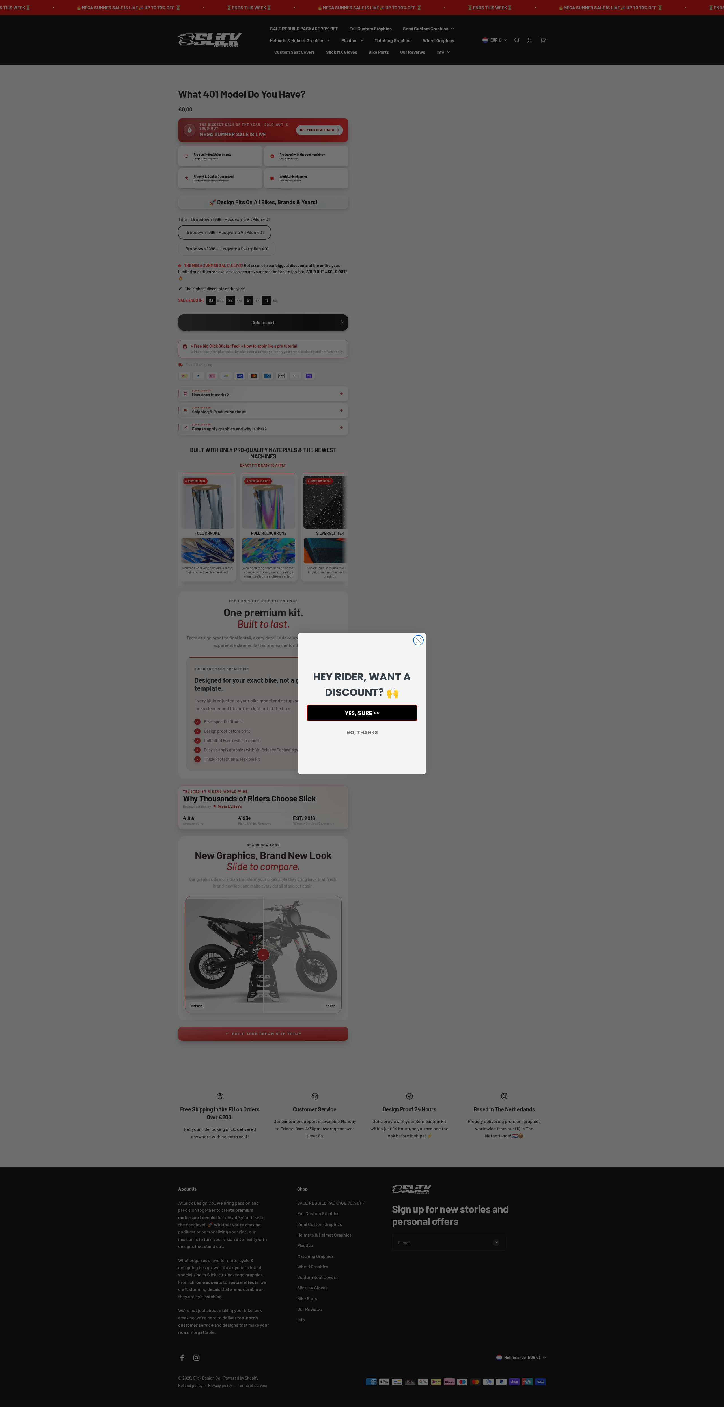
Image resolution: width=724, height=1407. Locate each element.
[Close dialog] (418, 640)
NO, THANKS (362, 732)
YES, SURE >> (362, 713)
